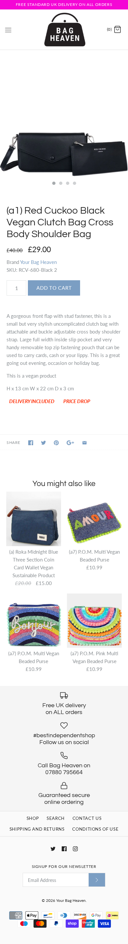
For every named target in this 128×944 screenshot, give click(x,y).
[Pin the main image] (56, 442)
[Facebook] (64, 848)
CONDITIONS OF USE (95, 829)
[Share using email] (84, 442)
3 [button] (67, 184)
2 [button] (60, 184)
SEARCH (56, 818)
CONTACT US (87, 818)
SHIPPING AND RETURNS (37, 829)
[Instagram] (75, 848)
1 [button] (53, 184)
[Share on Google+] (70, 442)
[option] (64, 113)
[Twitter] (53, 848)
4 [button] (74, 184)
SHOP (33, 818)
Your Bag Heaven (38, 262)
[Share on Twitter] (43, 442)
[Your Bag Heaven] (64, 29)
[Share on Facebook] (30, 442)
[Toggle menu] (8, 29)
